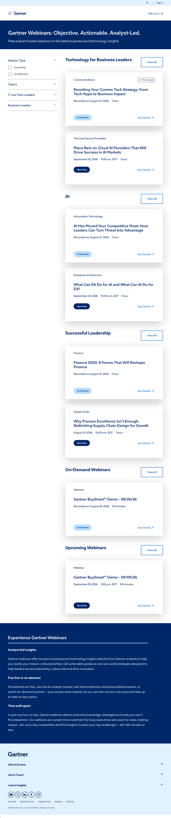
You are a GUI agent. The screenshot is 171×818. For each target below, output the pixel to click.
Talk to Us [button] (154, 13)
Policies (12, 801)
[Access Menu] (10, 13)
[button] (158, 3)
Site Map (70, 801)
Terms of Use (44, 801)
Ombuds (58, 801)
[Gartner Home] (20, 13)
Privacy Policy (27, 801)
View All (152, 62)
